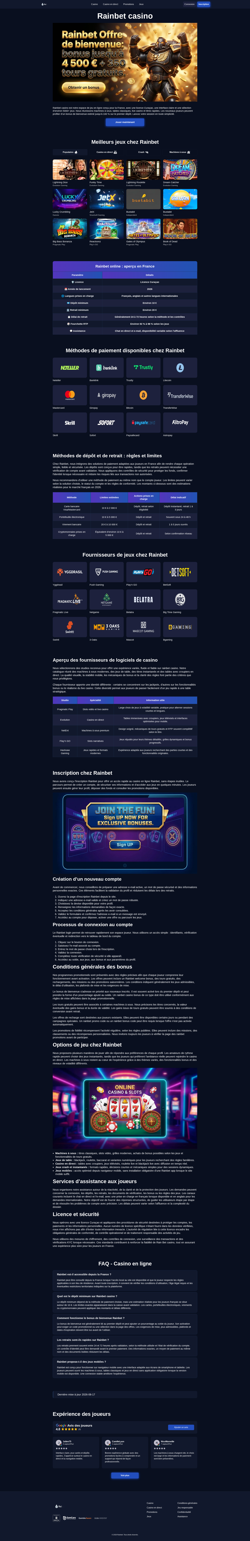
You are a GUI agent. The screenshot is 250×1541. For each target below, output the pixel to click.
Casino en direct (105, 152)
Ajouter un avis (181, 1427)
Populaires (68, 152)
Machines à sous (178, 152)
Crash (141, 152)
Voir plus (125, 1475)
